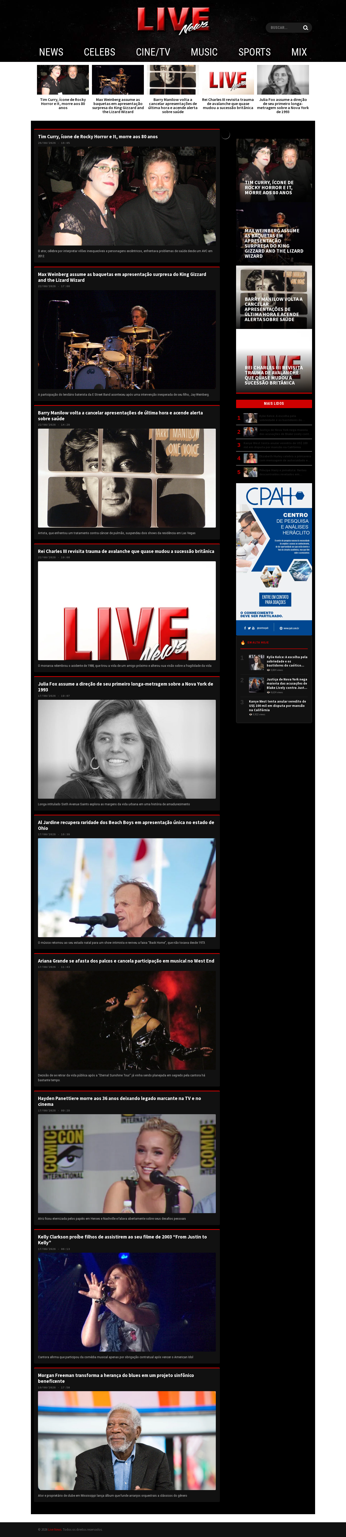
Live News (54, 1529)
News (51, 52)
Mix (299, 52)
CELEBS (99, 52)
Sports (254, 52)
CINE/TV (153, 52)
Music (204, 52)
